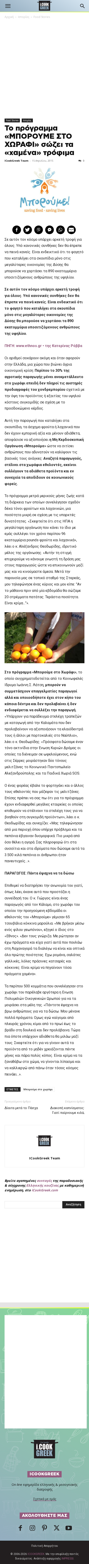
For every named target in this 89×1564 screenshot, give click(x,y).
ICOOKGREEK (36, 1554)
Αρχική (9, 17)
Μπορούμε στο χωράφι (38, 1089)
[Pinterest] (44, 1529)
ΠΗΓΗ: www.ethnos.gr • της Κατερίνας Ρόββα (43, 346)
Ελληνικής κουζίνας (42, 1185)
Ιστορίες (23, 17)
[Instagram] (32, 1529)
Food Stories (42, 17)
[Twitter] (56, 1529)
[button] (7, 6)
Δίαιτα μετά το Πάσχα (21, 1108)
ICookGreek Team (16, 160)
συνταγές (44, 1180)
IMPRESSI (67, 1558)
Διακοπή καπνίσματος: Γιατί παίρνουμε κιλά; (67, 1110)
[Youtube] (68, 1529)
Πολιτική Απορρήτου (44, 1545)
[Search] (82, 6)
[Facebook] (20, 1529)
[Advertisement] (44, 1265)
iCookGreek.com (45, 1190)
